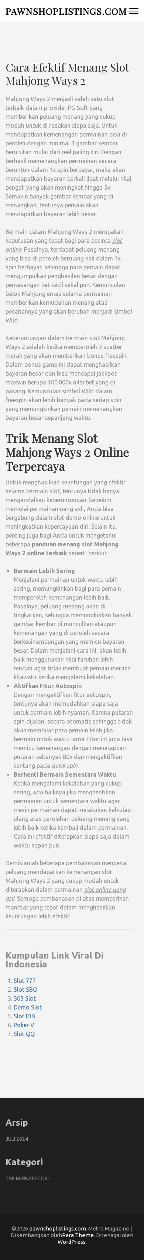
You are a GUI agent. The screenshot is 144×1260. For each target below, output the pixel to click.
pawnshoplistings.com (66, 11)
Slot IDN (24, 1016)
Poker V (24, 1025)
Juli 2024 (17, 1139)
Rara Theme (78, 1235)
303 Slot (25, 998)
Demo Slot (28, 1007)
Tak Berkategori (27, 1178)
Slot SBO (25, 989)
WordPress (72, 1242)
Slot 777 (25, 980)
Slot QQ (24, 1034)
